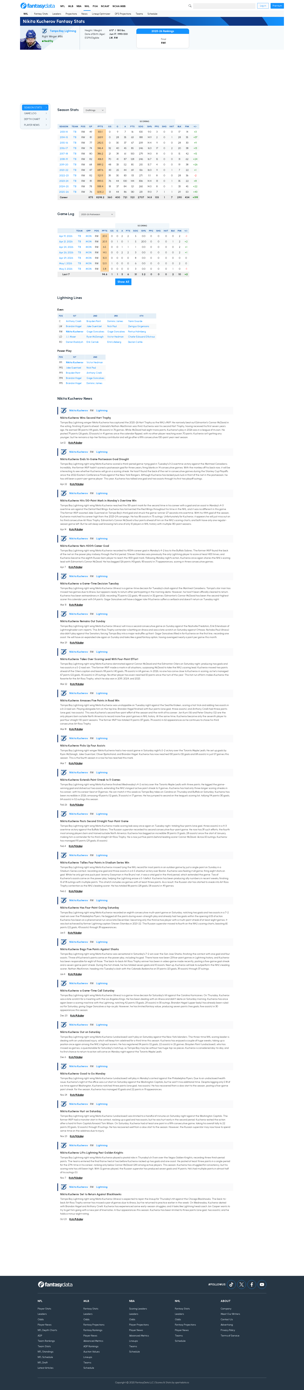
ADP (40, 1335)
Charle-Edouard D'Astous (141, 336)
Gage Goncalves (95, 331)
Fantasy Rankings (92, 1330)
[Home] (37, 5)
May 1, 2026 (65, 263)
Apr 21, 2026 (65, 241)
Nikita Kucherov (74, 331)
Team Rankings (46, 1340)
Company (226, 1308)
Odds (41, 1319)
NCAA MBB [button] (119, 6)
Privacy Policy (228, 1330)
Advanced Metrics (93, 1340)
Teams (139, 14)
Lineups (87, 1357)
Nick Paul (112, 326)
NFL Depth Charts (47, 1330)
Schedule (152, 14)
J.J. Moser (71, 336)
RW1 (163, 42)
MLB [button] (70, 6)
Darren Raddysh (74, 342)
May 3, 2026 (65, 268)
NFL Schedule (45, 1357)
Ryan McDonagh (95, 336)
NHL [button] (87, 6)
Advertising (227, 1324)
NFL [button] (62, 6)
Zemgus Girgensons (138, 326)
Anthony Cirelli (73, 321)
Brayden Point (94, 321)
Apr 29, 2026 (66, 257)
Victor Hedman (115, 336)
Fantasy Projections (93, 1324)
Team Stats (44, 1346)
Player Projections (139, 1324)
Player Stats (44, 1308)
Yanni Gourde (135, 321)
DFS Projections (123, 14)
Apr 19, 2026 (65, 236)
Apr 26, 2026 (66, 252)
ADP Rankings (90, 1346)
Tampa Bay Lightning (63, 31)
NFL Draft (43, 1362)
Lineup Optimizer (101, 14)
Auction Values (91, 1351)
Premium (277, 5)
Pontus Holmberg (137, 331)
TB (74, 131)
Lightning (101, 410)
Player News (44, 1324)
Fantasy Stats (41, 14)
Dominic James (115, 321)
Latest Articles (45, 1367)
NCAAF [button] (105, 6)
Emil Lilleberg (114, 342)
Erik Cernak (93, 342)
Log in (263, 5)
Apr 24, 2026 (66, 247)
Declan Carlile (135, 342)
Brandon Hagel (73, 326)
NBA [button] (79, 6)
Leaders (56, 14)
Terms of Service (230, 1335)
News (84, 14)
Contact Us (227, 1319)
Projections (71, 14)
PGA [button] (95, 6)
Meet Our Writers (230, 1313)
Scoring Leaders (138, 1308)
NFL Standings (45, 1351)
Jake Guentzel (94, 326)
